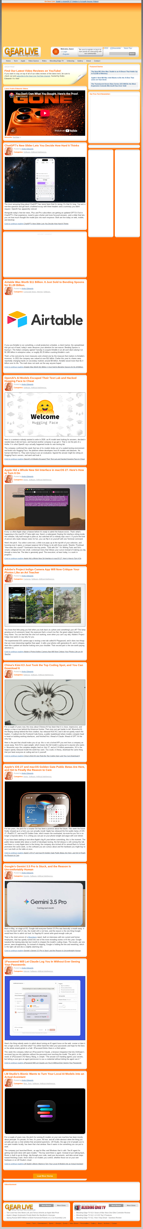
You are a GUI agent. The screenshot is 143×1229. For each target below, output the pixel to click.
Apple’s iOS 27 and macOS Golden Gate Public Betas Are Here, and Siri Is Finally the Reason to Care (44, 768)
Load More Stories (45, 1176)
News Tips (128, 48)
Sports (51, 1223)
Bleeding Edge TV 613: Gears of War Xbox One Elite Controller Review (103, 1213)
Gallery (80, 61)
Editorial (27, 675)
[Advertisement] (71, 24)
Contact (97, 61)
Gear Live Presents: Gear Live (20, 1207)
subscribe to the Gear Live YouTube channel (33, 76)
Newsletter (117, 48)
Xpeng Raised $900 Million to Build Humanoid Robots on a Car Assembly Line (36, 1218)
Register (66, 54)
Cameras (27, 579)
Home (8, 61)
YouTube (16, 137)
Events (65, 1223)
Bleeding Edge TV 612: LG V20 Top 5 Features (94, 1215)
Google (26, 876)
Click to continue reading (36, 224)
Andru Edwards (27, 149)
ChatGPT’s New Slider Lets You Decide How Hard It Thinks (41, 145)
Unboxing (70, 61)
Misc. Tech (28, 1084)
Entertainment (42, 1223)
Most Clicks (61, 1205)
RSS (106, 48)
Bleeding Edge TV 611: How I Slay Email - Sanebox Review (98, 1218)
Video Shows (74, 1223)
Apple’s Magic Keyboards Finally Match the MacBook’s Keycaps (31, 1215)
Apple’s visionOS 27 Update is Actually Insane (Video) (77, 2)
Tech (16, 61)
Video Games (33, 61)
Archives (107, 1223)
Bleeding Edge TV (57, 61)
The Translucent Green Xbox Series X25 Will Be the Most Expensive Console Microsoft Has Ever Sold (113, 85)
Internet (40, 292)
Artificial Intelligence (38, 152)
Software (27, 152)
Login (65, 52)
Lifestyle (58, 1223)
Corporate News (30, 292)
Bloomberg (32, 937)
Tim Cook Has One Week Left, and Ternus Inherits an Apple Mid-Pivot (33, 1213)
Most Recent (46, 1205)
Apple (23, 61)
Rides (44, 61)
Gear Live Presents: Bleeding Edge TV (90, 1207)
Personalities (84, 1223)
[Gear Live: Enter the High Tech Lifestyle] (25, 52)
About (88, 61)
